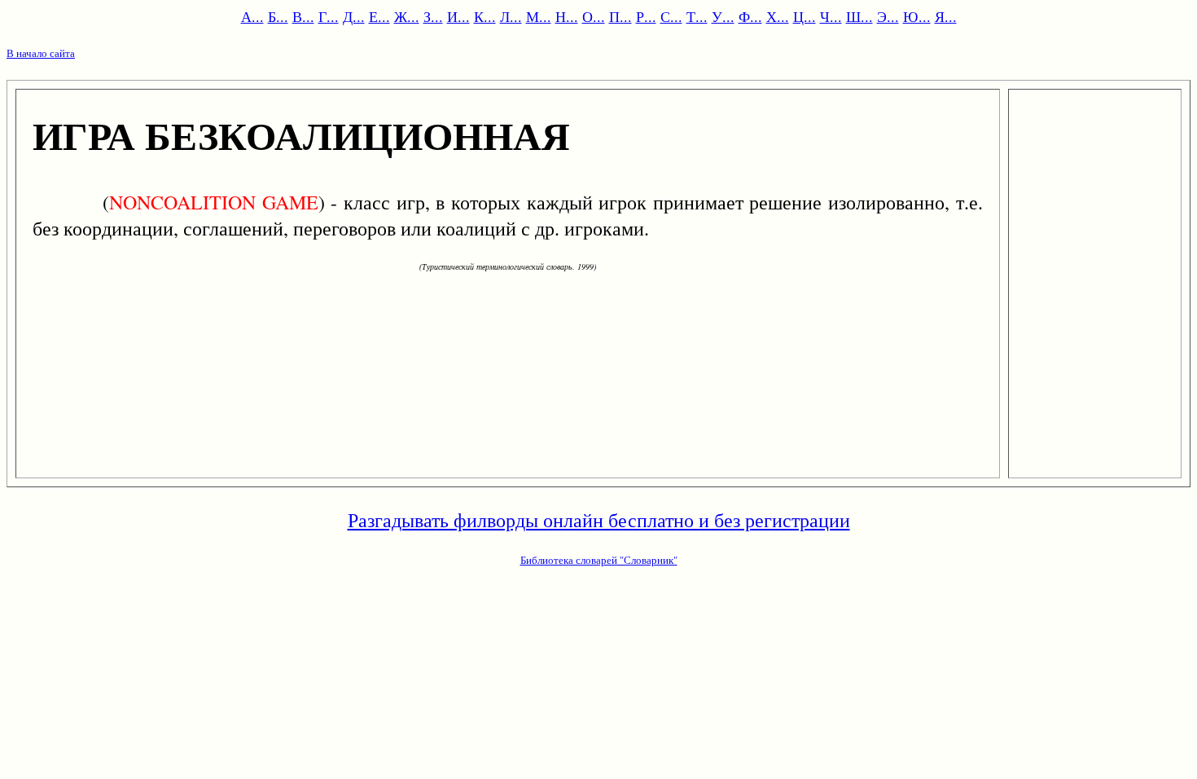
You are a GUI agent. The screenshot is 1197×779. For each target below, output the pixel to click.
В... (303, 16)
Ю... (917, 16)
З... (433, 16)
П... (620, 16)
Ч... (831, 16)
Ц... (804, 16)
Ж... (406, 16)
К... (485, 16)
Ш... (859, 16)
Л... (511, 16)
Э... (888, 16)
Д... (354, 16)
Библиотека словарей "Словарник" (598, 559)
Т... (697, 16)
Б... (278, 16)
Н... (566, 16)
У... (723, 16)
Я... (946, 16)
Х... (777, 16)
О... (593, 16)
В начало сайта (41, 53)
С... (671, 16)
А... (252, 16)
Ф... (750, 16)
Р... (646, 16)
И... (458, 16)
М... (538, 16)
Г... (328, 16)
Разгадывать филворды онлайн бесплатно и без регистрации (599, 520)
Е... (379, 16)
